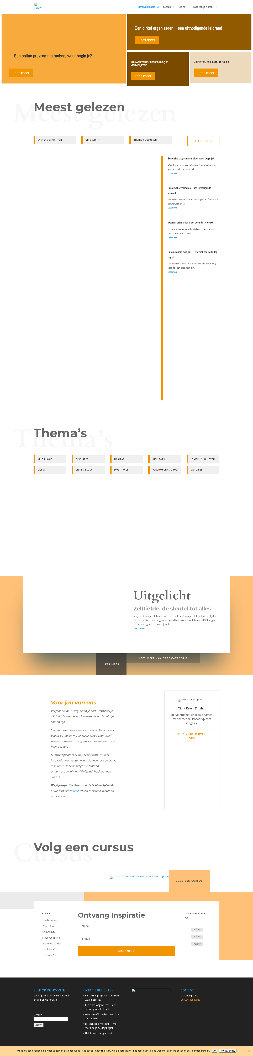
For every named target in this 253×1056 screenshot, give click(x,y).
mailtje (74, 791)
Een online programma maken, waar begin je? (53, 56)
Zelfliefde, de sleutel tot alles (211, 62)
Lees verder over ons (192, 736)
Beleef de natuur (51, 943)
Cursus (167, 7)
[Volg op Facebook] (187, 929)
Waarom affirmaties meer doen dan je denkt (59, 324)
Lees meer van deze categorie (163, 658)
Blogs (182, 7)
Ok (214, 1050)
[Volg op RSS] (187, 944)
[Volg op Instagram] (187, 937)
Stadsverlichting (51, 937)
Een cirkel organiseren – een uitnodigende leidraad (178, 28)
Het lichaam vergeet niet (98, 1033)
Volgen (197, 929)
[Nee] (248, 1051)
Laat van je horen (203, 7)
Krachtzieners (49, 920)
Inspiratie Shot (50, 955)
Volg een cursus (189, 880)
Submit (38, 1024)
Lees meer (21, 72)
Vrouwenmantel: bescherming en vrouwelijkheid (149, 63)
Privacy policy (227, 1050)
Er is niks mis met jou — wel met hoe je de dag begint (65, 370)
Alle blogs (203, 141)
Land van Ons (50, 949)
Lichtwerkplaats (146, 7)
